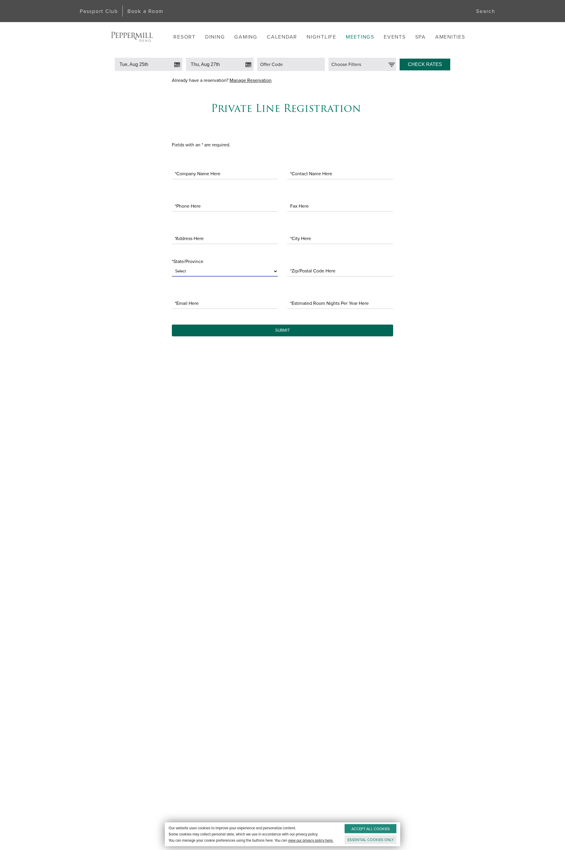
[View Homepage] (132, 37)
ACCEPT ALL (370, 828)
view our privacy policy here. (310, 840)
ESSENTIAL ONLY (371, 839)
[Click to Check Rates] (425, 63)
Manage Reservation (251, 80)
